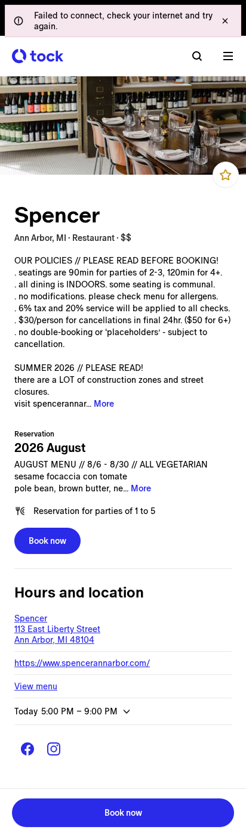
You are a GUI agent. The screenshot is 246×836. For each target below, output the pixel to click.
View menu (35, 686)
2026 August (50, 448)
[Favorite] (226, 175)
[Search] (197, 56)
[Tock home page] (37, 56)
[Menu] (228, 56)
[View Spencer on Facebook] (27, 749)
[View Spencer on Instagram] (54, 749)
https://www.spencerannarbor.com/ (82, 663)
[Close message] (225, 21)
